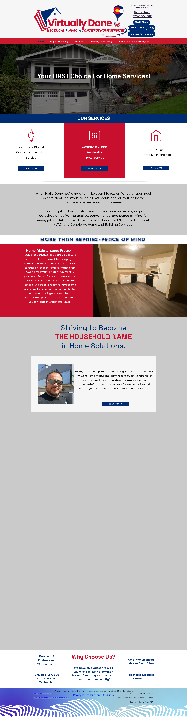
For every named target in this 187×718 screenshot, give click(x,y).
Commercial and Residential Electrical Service (31, 152)
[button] (141, 28)
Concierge (156, 149)
